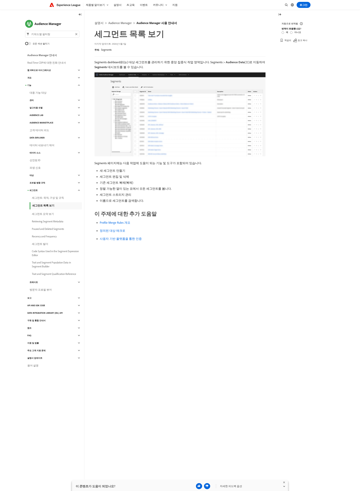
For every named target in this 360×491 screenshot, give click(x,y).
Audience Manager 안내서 (42, 55)
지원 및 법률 (33, 343)
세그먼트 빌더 (40, 244)
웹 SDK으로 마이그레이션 (39, 70)
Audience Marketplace (41, 122)
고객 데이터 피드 (39, 130)
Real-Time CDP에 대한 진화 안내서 (46, 62)
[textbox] (52, 34)
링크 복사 (302, 40)
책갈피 (287, 40)
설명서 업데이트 (34, 358)
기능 (29, 85)
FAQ (29, 335)
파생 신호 (35, 167)
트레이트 (34, 282)
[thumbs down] (207, 486)
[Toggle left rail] (80, 15)
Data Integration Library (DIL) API (45, 313)
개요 (29, 77)
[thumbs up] (199, 486)
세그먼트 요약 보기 (43, 214)
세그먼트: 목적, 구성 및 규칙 (48, 197)
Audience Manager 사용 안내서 (156, 23)
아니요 (297, 32)
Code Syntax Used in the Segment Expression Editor (55, 253)
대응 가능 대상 (38, 92)
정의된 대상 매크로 (112, 230)
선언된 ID (35, 160)
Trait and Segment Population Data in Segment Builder (51, 264)
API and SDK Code (36, 305)
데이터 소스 (35, 152)
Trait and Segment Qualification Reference (54, 274)
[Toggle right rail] (280, 15)
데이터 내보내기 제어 (42, 145)
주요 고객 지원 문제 (36, 350)
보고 (29, 298)
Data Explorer (37, 137)
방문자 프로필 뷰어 (41, 289)
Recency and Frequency (44, 236)
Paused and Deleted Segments (48, 229)
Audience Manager (120, 23)
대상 (32, 175)
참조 (29, 328)
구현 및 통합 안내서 (36, 320)
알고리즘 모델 (36, 107)
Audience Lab (36, 115)
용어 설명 (32, 365)
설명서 (99, 23)
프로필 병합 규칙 (37, 182)
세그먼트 (33, 190)
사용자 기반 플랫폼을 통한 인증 (121, 239)
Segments (106, 49)
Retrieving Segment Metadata (47, 221)
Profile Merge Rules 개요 (115, 222)
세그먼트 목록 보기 (43, 205)
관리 (32, 100)
